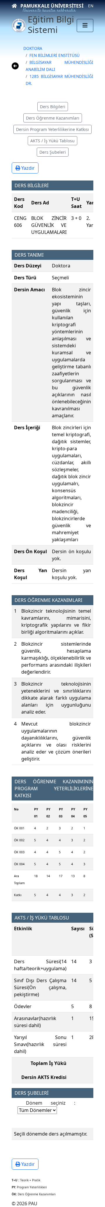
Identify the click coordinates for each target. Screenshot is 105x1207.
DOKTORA (32, 48)
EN (90, 5)
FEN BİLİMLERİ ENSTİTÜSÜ (54, 55)
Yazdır (27, 168)
